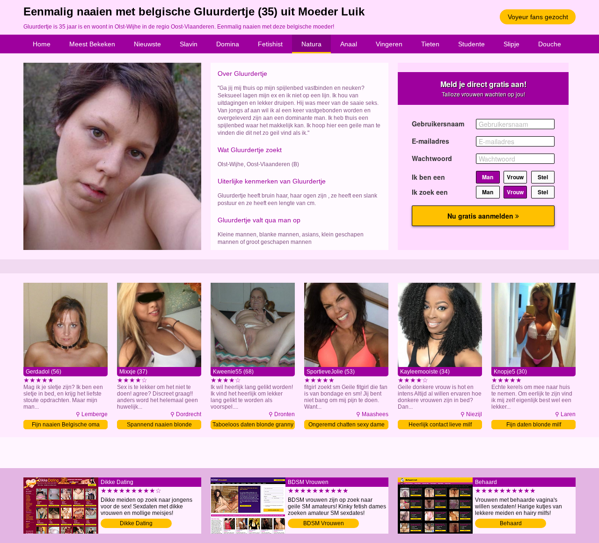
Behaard (511, 523)
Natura (311, 44)
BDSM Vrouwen (323, 523)
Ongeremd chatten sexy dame (346, 424)
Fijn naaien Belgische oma (66, 424)
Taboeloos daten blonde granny (252, 424)
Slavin (188, 44)
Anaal (348, 44)
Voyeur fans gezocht (538, 17)
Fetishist (270, 44)
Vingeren (389, 44)
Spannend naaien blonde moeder (159, 425)
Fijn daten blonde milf (533, 424)
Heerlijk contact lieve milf (440, 424)
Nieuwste (147, 44)
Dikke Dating (136, 523)
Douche (549, 44)
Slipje (511, 44)
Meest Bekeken (92, 44)
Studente (471, 44)
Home (42, 44)
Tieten (430, 44)
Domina (227, 44)
